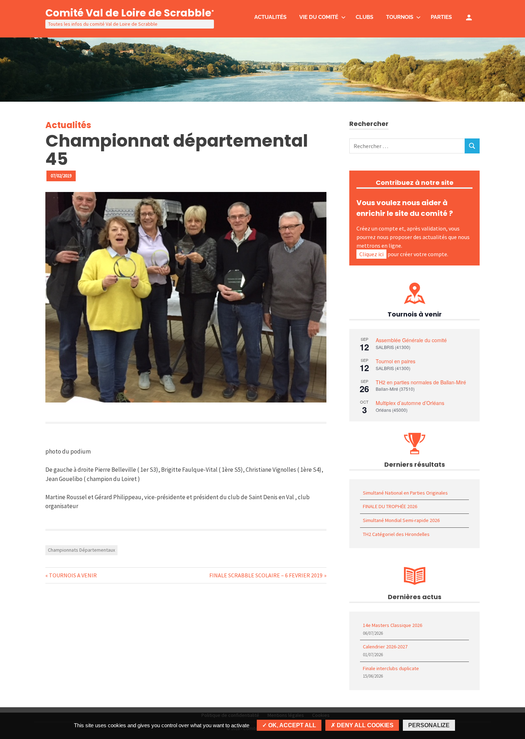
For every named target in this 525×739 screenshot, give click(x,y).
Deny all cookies (364, 725)
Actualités (270, 17)
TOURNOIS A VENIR (73, 575)
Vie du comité (318, 17)
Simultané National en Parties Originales (405, 493)
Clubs (364, 17)
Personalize (429, 725)
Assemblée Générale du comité (411, 340)
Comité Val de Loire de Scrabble (129, 13)
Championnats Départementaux (81, 550)
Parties (441, 17)
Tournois (399, 17)
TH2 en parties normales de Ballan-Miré (421, 382)
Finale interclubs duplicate (391, 668)
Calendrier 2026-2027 (385, 646)
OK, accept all (291, 725)
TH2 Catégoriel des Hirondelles (396, 534)
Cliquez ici (371, 254)
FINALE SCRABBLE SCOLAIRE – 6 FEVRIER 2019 (265, 575)
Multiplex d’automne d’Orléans (410, 402)
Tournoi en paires (395, 361)
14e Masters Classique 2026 (392, 625)
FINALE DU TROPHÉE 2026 (390, 506)
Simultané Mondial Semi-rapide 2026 (401, 520)
